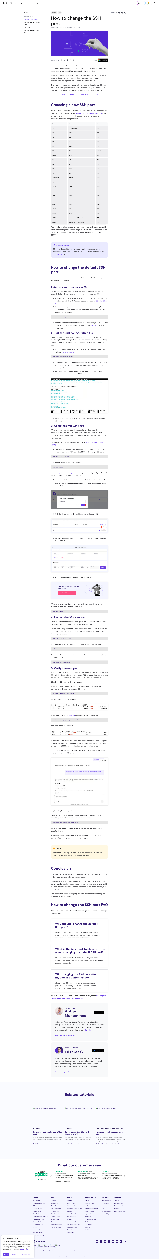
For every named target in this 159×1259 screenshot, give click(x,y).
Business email (37, 1211)
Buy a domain (54, 1203)
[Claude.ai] (65, 60)
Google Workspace (38, 1232)
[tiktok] (121, 1241)
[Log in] (155, 3)
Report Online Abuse (120, 1211)
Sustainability (105, 1214)
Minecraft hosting (37, 1222)
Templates (69, 1211)
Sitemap (87, 1227)
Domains (53, 1200)
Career (103, 1206)
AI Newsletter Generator (73, 1224)
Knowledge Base (118, 1203)
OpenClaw (35, 1227)
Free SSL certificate (56, 1214)
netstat (72, 715)
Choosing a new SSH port (31, 19)
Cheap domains (55, 1206)
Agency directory (90, 1214)
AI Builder (69, 1200)
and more (64, 1246)
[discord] (125, 1241)
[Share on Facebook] (122, 13)
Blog (103, 1208)
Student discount (106, 1211)
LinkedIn (88, 1030)
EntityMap (88, 1229)
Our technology (106, 1203)
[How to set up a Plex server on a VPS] (111, 1116)
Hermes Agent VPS (38, 1224)
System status (89, 1222)
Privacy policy (49, 1250)
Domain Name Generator (73, 1214)
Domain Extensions (56, 1219)
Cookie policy (24, 1249)
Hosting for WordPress (39, 1203)
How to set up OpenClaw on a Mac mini (47, 1133)
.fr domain (54, 1222)
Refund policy (58, 1250)
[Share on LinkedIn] (125, 13)
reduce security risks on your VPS (89, 113)
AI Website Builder (72, 1206)
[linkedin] (97, 1241)
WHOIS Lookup (55, 1211)
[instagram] (105, 1241)
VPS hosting (36, 1206)
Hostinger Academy (119, 1206)
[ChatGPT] (62, 60)
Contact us (117, 1208)
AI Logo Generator (72, 1227)
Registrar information (79, 1250)
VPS (60, 12)
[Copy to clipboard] (116, 13)
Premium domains (56, 1227)
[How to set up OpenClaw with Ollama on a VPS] (79, 1116)
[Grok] (71, 60)
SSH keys (93, 325)
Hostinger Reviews (90, 1203)
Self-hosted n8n (37, 1208)
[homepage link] (9, 3)
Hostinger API (70, 1232)
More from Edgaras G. (62, 1072)
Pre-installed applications (114, 1128)
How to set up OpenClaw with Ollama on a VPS (77, 1133)
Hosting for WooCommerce (40, 1216)
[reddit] (117, 1241)
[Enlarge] (106, 382)
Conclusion (27, 27)
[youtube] (113, 1241)
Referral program (89, 1211)
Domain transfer (55, 1216)
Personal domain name (57, 1224)
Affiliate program (89, 1206)
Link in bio (69, 1219)
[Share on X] (119, 13)
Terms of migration (90, 1219)
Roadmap (88, 1216)
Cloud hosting (36, 1214)
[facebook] (101, 1241)
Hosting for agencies (38, 1219)
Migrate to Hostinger (72, 1229)
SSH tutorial (57, 254)
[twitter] (109, 1241)
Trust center (88, 1224)
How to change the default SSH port (32, 23)
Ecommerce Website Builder (74, 1208)
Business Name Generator (74, 1222)
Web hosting (36, 1200)
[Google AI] (68, 60)
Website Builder (71, 1203)
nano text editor (68, 352)
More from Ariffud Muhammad (65, 1035)
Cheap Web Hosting (38, 1235)
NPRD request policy (38, 1250)
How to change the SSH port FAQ (32, 31)
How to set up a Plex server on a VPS (109, 1133)
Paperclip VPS (36, 1229)
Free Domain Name (56, 1208)
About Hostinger (106, 1200)
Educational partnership (91, 1208)
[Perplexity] (74, 60)
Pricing (20, 3)
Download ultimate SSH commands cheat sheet (79, 95)
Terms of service (67, 1250)
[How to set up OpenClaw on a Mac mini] (48, 1116)
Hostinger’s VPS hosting (63, 473)
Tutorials (54, 12)
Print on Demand (71, 1216)
